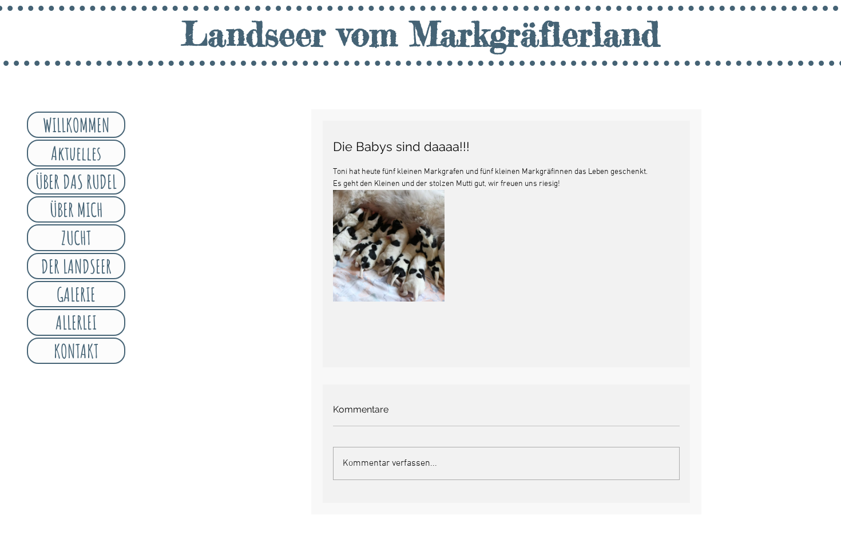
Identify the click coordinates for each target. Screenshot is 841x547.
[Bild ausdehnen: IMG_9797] (389, 246)
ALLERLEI (76, 322)
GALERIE (76, 294)
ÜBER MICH (76, 209)
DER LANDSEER (76, 266)
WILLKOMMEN (76, 125)
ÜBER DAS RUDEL (76, 181)
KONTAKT (76, 351)
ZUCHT (76, 237)
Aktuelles (76, 153)
